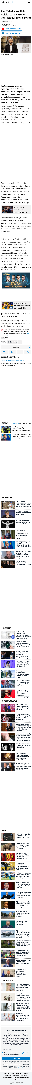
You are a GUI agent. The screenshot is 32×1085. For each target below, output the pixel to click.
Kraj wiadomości (25, 423)
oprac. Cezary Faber (6, 21)
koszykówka (12, 342)
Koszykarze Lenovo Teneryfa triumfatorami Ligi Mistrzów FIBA (22, 305)
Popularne (15, 423)
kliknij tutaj (20, 1067)
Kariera (25, 1073)
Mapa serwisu (7, 1077)
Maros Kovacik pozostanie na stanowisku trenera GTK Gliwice (20, 210)
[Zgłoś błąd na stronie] (27, 352)
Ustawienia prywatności (21, 1077)
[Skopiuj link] (20, 352)
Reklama (18, 1073)
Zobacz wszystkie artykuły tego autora (12, 360)
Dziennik (3, 7)
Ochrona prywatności (20, 1075)
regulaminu (24, 1053)
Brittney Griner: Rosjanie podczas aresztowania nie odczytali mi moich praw (16, 364)
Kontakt (6, 1073)
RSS (16, 1079)
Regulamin (8, 1075)
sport (9, 7)
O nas (13, 1073)
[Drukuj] (12, 352)
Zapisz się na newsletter (12, 33)
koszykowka (15, 7)
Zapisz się (16, 1058)
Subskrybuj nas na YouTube (13, 28)
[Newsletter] (4, 352)
